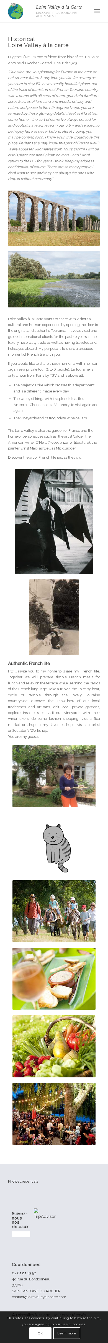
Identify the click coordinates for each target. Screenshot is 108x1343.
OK (40, 1333)
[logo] (44, 11)
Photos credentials (23, 1181)
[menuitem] (97, 11)
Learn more (66, 1333)
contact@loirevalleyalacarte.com (39, 1297)
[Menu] (97, 11)
